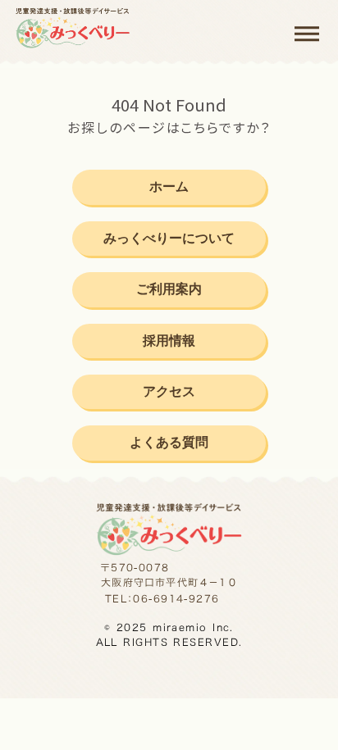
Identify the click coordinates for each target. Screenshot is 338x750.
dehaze (307, 34)
